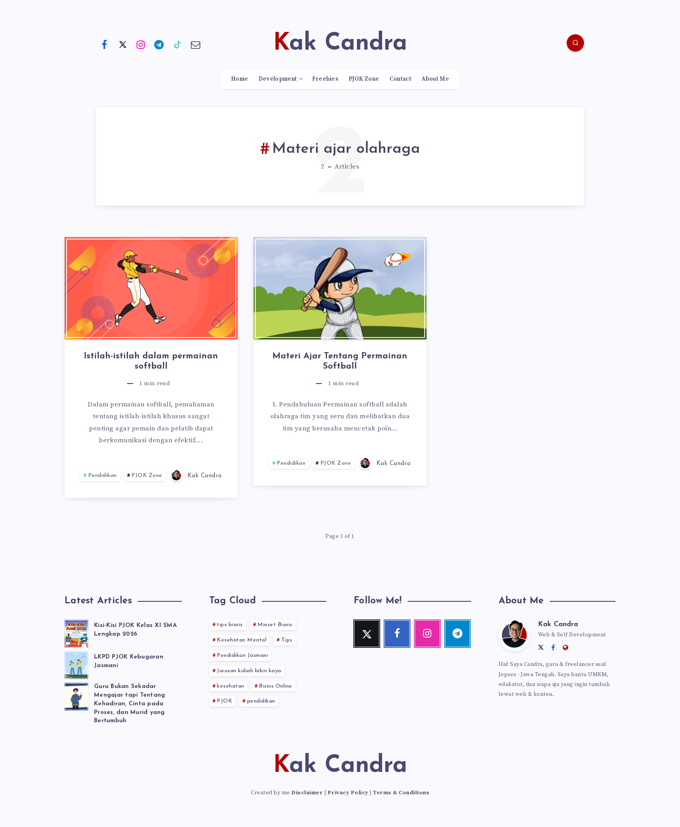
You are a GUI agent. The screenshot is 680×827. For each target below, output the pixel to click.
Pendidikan (102, 475)
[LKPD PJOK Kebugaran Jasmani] (76, 664)
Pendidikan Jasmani (242, 655)
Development (278, 79)
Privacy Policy (347, 792)
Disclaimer (307, 792)
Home (239, 79)
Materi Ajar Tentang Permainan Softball (339, 361)
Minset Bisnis (274, 625)
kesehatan (230, 686)
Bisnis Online (275, 686)
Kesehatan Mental (241, 640)
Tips (286, 640)
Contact (400, 79)
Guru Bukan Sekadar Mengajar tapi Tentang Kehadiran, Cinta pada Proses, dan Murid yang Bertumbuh (129, 704)
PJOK (224, 701)
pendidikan (261, 701)
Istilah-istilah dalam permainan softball (151, 361)
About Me (435, 79)
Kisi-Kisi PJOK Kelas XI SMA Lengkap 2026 (135, 630)
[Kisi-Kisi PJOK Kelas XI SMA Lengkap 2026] (76, 632)
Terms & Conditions (401, 792)
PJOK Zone (364, 79)
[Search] (575, 43)
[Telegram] (159, 44)
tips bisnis (230, 625)
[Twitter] (122, 44)
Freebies (325, 79)
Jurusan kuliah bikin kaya (249, 671)
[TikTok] (177, 44)
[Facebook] (104, 44)
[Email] (195, 44)
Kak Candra (558, 624)
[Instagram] (140, 44)
